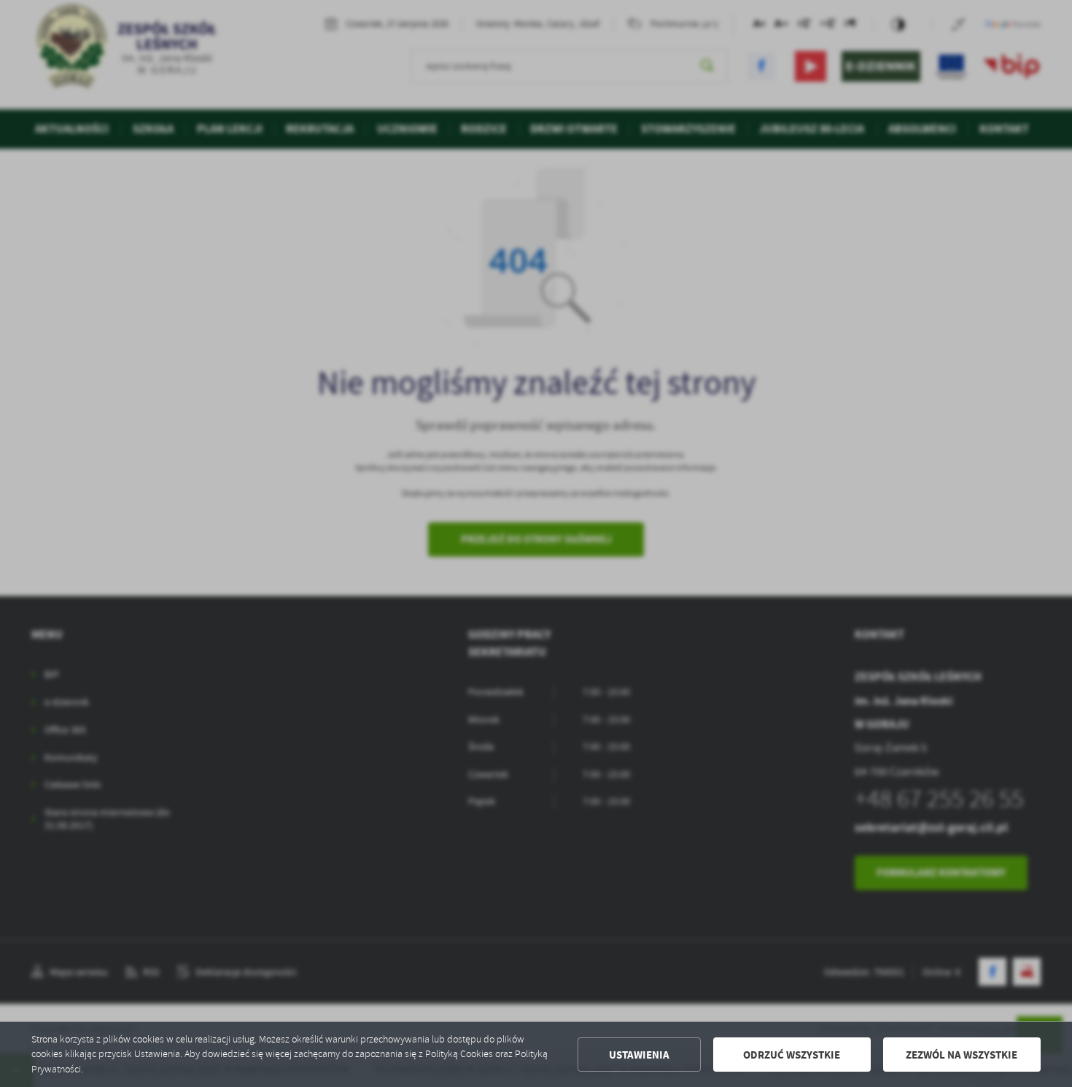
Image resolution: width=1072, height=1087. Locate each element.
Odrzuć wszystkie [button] (791, 1055)
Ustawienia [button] (639, 1055)
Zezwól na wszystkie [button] (961, 1055)
